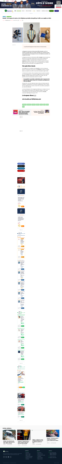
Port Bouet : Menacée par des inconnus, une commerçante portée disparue (39, 112)
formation (38, 68)
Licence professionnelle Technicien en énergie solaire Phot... (22, 319)
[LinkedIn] (6, 457)
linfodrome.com (7, 20)
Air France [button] (29, 104)
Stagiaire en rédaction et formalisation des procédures (22, 284)
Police (25, 68)
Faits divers (8, 16)
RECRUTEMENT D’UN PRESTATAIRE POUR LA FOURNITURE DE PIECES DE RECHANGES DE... (21, 199)
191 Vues (4, 444)
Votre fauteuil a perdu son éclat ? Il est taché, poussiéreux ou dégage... (21, 379)
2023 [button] (47, 104)
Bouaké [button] (38, 104)
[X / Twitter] (11, 457)
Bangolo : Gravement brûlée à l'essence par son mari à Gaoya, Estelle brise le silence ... (52, 440)
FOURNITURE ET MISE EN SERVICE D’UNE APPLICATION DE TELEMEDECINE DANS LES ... (21, 219)
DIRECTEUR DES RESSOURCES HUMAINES (22, 303)
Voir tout (23, 186)
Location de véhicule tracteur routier (21, 412)
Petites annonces (40, 453)
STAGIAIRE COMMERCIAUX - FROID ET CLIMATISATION (22, 274)
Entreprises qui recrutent (41, 455)
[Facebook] (4, 457)
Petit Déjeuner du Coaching (22, 341)
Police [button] (41, 104)
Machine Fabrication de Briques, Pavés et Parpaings (21, 400)
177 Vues (33, 444)
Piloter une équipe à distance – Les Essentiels (22, 331)
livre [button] (44, 104)
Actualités (27, 452)
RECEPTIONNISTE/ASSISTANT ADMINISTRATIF (22, 264)
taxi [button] (23, 106)
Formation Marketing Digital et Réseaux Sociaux (22, 353)
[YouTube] (8, 457)
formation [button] (33, 104)
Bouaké (41, 51)
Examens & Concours (29, 457)
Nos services (39, 452)
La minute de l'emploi (29, 456)
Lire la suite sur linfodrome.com (31, 99)
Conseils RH (39, 456)
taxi (48, 52)
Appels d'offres (28, 455)
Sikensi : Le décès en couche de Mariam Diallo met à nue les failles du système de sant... (37, 441)
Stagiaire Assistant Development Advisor (22, 241)
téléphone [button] (24, 104)
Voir (23, 206)
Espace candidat (40, 457)
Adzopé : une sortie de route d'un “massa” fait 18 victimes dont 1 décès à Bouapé (9, 442)
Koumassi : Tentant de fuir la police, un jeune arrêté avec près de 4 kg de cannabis (23, 442)
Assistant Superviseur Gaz (22, 293)
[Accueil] (15, 11)
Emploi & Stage (28, 453)
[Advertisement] (16, 59)
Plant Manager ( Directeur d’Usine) (22, 251)
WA (24, 387)
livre (32, 68)
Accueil (4, 16)
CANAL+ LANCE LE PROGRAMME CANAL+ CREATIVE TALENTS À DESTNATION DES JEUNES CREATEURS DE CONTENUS (24, 113)
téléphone (42, 53)
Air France (29, 92)
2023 (30, 52)
